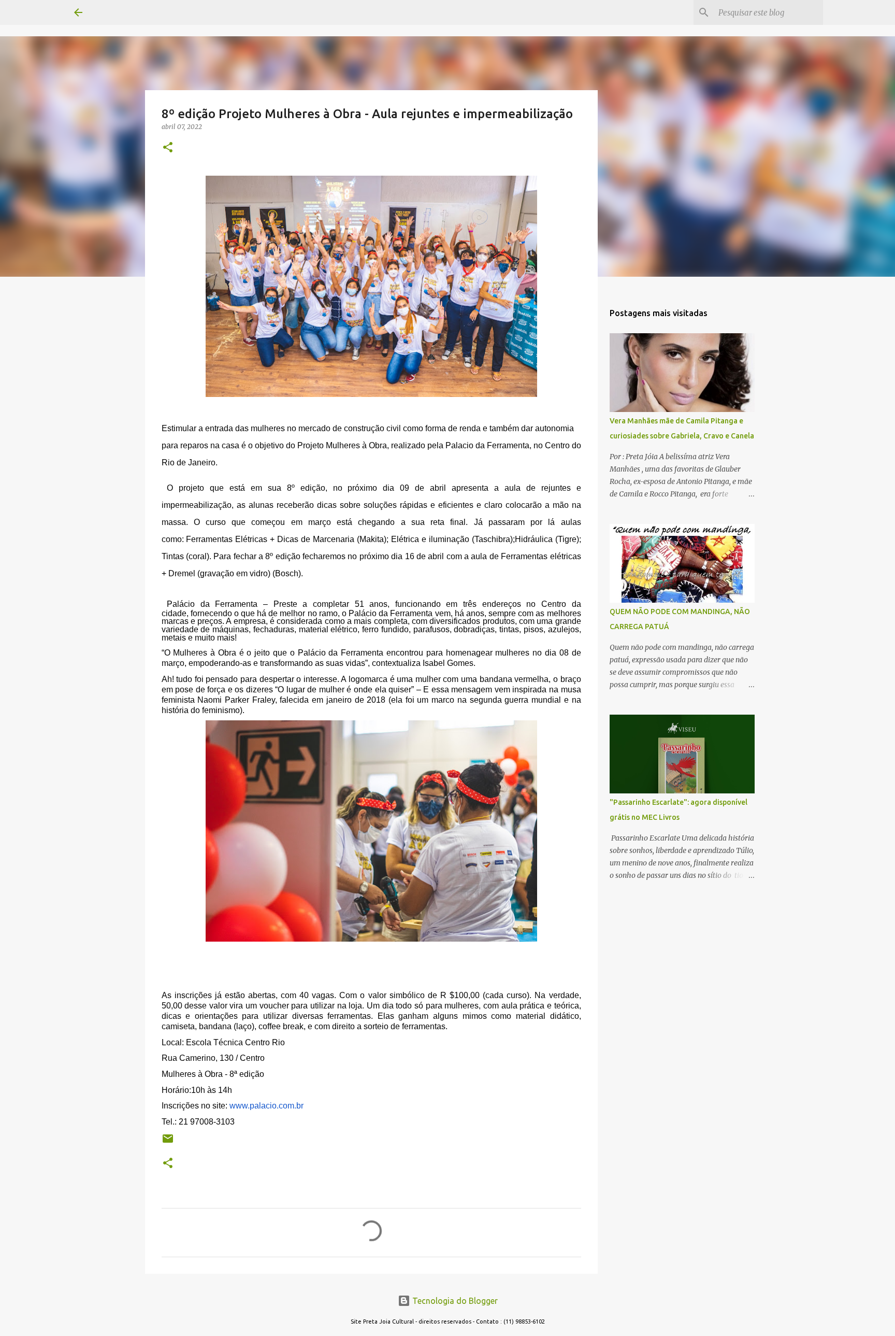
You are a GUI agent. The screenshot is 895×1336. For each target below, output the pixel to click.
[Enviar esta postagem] (168, 1142)
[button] (168, 148)
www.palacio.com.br (266, 1105)
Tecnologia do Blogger (454, 1300)
